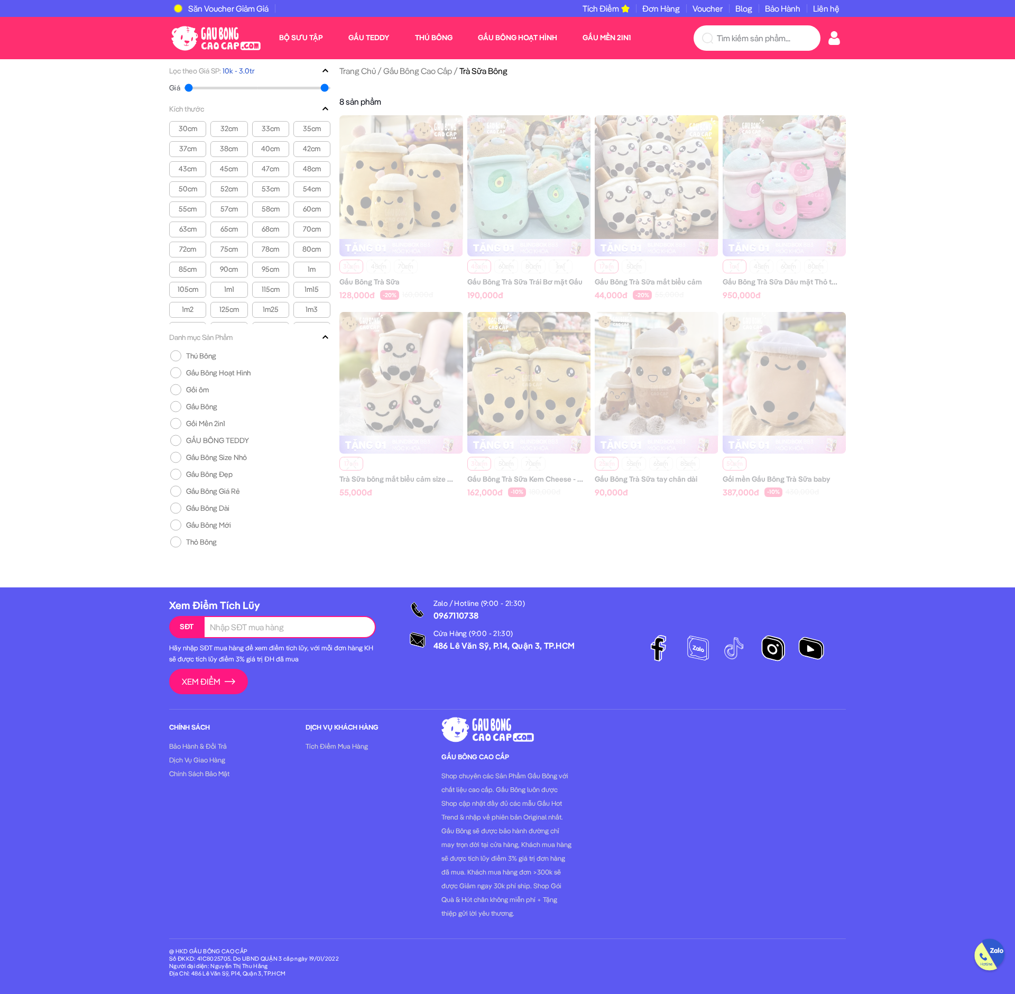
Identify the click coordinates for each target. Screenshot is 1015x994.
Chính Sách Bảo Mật (199, 773)
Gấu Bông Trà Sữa (369, 282)
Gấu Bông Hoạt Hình (517, 37)
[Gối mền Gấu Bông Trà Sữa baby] (784, 372)
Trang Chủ (357, 71)
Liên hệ (826, 8)
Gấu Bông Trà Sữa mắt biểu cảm (648, 282)
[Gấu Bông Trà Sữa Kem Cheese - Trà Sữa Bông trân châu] (529, 372)
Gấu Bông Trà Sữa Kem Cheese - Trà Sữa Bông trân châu (561, 479)
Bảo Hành (782, 8)
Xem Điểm (201, 681)
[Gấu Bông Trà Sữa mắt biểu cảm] (656, 176)
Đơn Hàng (661, 8)
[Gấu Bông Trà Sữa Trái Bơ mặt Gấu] (529, 176)
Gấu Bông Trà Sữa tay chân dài (646, 479)
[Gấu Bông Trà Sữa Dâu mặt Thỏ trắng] (784, 176)
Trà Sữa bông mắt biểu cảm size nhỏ (399, 479)
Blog (743, 8)
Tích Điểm (601, 8)
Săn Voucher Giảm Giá (228, 8)
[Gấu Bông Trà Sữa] (401, 176)
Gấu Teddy (369, 37)
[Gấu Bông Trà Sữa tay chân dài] (656, 372)
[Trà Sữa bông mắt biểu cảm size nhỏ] (401, 372)
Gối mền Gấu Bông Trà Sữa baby (776, 479)
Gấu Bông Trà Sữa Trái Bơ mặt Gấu (525, 282)
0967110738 (456, 615)
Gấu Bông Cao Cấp (417, 71)
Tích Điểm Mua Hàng (337, 746)
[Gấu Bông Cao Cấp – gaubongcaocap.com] (216, 37)
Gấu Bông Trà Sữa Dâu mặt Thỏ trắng (785, 282)
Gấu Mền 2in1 (607, 37)
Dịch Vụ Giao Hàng (197, 760)
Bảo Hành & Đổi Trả (198, 746)
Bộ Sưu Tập (301, 37)
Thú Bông (434, 37)
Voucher (708, 8)
